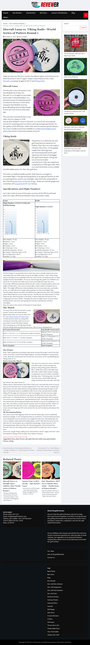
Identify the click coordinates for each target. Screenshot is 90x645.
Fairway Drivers (52, 600)
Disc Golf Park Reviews (55, 590)
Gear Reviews (30, 13)
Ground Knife (20, 184)
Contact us (51, 558)
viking (11, 441)
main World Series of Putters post (17, 317)
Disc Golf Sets (52, 594)
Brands (5, 13)
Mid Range (51, 609)
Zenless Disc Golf (53, 635)
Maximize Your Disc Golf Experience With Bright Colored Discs (75, 151)
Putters (25, 437)
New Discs (50, 613)
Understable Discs (53, 629)
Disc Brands (51, 581)
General (50, 606)
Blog (73, 13)
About (5, 17)
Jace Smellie (23, 37)
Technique (50, 622)
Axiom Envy (17, 181)
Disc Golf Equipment (54, 587)
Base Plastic (6, 437)
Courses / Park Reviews (59, 13)
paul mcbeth (51, 439)
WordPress (67, 642)
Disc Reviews (17, 13)
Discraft (35, 439)
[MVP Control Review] (75, 67)
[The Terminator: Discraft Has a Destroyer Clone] (75, 44)
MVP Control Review (71, 77)
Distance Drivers (53, 597)
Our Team (50, 551)
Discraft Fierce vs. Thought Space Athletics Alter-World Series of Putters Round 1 (11, 486)
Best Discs (43, 13)
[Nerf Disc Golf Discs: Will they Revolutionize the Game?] (75, 121)
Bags (49, 568)
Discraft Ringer (30, 181)
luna (44, 439)
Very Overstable (52, 632)
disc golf (28, 439)
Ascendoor (53, 642)
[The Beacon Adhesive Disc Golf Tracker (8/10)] (75, 94)
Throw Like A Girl (53, 625)
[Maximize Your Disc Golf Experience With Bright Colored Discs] (75, 140)
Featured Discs (52, 603)
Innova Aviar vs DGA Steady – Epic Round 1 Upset (31, 483)
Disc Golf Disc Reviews (16, 437)
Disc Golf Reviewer (35, 642)
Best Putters (20, 439)
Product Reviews (53, 616)
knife (40, 439)
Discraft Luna (8, 81)
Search (66, 24)
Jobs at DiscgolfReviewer (55, 554)
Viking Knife (40, 81)
